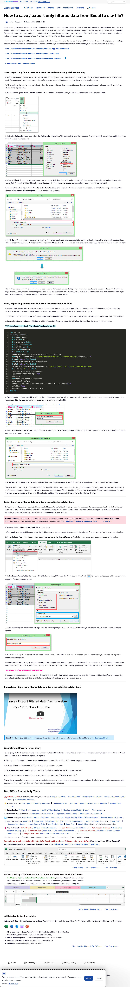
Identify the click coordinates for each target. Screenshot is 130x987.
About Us (91, 962)
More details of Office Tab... (89, 909)
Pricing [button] (51, 8)
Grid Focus (27, 821)
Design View (38, 821)
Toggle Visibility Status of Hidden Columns (81, 817)
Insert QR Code (48, 831)
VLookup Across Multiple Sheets (75, 810)
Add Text (36, 828)
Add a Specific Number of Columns (35, 817)
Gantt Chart (81, 828)
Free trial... (107, 521)
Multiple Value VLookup (51, 810)
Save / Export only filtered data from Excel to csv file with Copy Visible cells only (37, 49)
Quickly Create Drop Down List (41, 814)
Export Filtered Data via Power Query (20, 63)
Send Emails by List (55, 824)
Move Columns (57, 817)
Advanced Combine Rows (50, 834)
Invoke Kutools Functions (24, 800)
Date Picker (116, 821)
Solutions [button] (28, 8)
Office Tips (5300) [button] (65, 8)
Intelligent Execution (57, 797)
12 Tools (26, 828)
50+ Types (68, 828)
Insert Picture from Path (64, 831)
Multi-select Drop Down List (91, 814)
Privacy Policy (70, 962)
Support (80, 8)
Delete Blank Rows (60, 803)
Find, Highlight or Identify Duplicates (36, 803)
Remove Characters (48, 828)
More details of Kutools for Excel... (87, 868)
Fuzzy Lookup (97, 810)
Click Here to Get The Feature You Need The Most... (76, 844)
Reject (99, 978)
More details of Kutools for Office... (86, 946)
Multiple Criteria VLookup (29, 810)
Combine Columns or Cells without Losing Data (88, 803)
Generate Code (74, 797)
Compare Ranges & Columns (111, 817)
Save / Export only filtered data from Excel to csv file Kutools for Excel (33, 58)
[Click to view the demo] (63, 58)
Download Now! (101, 738)
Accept (89, 978)
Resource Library (92, 821)
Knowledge (31, 962)
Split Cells (65, 834)
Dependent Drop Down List (66, 814)
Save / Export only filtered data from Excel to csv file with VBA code (32, 53)
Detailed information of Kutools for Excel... (82, 521)
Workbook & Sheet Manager (72, 821)
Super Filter (70, 824)
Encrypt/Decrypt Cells (36, 824)
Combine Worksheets (16, 824)
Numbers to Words (104, 831)
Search (92, 8)
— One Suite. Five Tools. (27, 2)
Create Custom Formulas (92, 797)
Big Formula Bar (52, 821)
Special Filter (83, 824)
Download (40, 8)
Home (13, 962)
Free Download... (112, 868)
